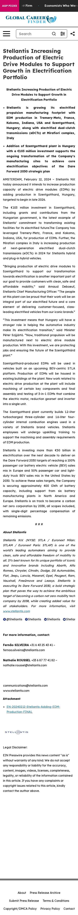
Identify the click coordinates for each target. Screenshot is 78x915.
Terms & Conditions (56, 901)
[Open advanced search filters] (62, 34)
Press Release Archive (45, 893)
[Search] (54, 34)
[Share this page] (72, 33)
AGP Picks (9, 5)
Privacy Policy (50, 908)
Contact (69, 908)
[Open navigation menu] (6, 33)
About (22, 893)
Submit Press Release (24, 901)
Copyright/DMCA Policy (20, 908)
